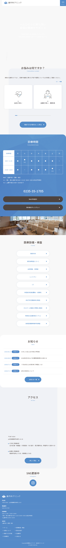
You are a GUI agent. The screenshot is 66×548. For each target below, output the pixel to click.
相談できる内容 (8, 533)
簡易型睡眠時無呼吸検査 (33, 323)
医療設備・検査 (20, 527)
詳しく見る (33, 460)
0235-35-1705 (33, 191)
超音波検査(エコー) (33, 261)
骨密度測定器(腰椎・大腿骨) (33, 292)
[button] (60, 81)
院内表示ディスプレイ (33, 207)
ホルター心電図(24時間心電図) (33, 308)
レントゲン (33, 277)
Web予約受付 (33, 199)
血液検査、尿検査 (33, 269)
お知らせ (18, 536)
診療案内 (6, 536)
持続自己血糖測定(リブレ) (33, 316)
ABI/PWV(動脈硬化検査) (33, 300)
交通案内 (18, 533)
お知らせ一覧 (33, 379)
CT (33, 285)
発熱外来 (33, 253)
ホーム (5, 527)
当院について (7, 530)
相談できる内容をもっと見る (33, 125)
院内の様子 (19, 530)
